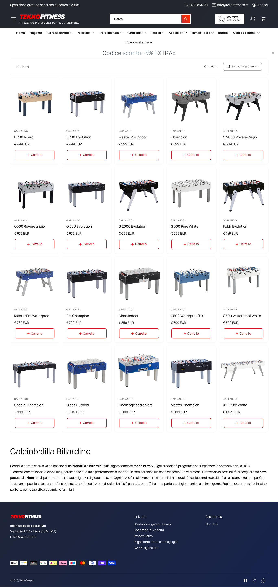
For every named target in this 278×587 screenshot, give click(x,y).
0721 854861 (199, 5)
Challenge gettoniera (136, 405)
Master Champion (185, 405)
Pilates (155, 32)
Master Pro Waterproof (32, 315)
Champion (179, 137)
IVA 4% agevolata (146, 548)
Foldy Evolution (235, 226)
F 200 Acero (23, 137)
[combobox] (150, 19)
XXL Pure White (235, 405)
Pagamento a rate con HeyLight (156, 542)
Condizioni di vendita (149, 530)
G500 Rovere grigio (29, 226)
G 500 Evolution (79, 226)
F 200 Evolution (78, 137)
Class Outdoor (77, 405)
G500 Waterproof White (242, 315)
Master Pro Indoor (133, 137)
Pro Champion (77, 315)
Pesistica (84, 32)
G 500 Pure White (184, 226)
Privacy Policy (143, 536)
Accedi (263, 5)
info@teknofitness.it (232, 5)
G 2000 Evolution (132, 226)
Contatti (212, 524)
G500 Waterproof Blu (187, 315)
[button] (13, 19)
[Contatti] (252, 19)
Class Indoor (128, 315)
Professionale (109, 32)
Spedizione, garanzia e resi (153, 524)
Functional (134, 32)
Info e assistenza (136, 42)
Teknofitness (26, 580)
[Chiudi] (273, 53)
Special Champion (28, 405)
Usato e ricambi (244, 32)
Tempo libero (200, 32)
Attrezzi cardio (58, 32)
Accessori (176, 32)
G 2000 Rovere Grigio (240, 137)
